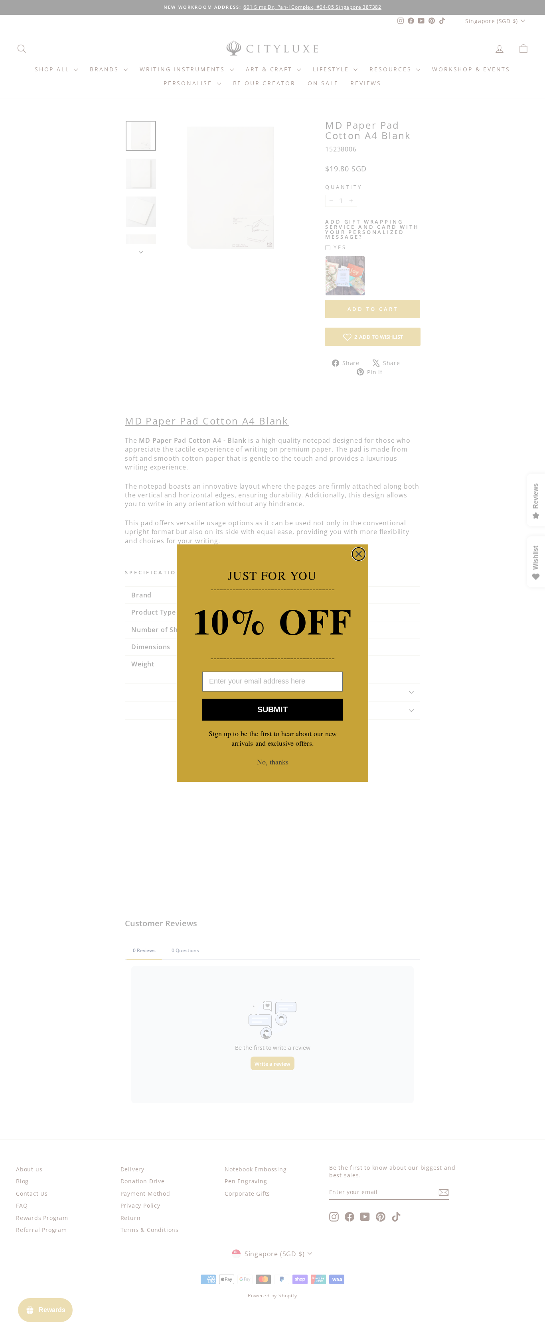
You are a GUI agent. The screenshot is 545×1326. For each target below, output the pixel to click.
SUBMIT (272, 709)
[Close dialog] (358, 554)
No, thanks (272, 761)
